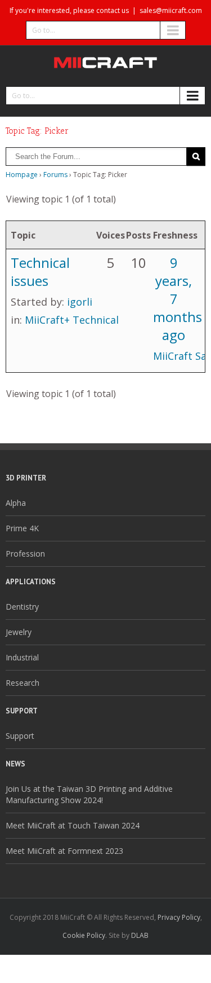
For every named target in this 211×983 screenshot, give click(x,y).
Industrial (22, 657)
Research (22, 682)
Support (20, 735)
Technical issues (40, 271)
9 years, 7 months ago (177, 298)
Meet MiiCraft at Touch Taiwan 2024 (73, 825)
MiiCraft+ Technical (72, 320)
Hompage (22, 174)
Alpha (16, 502)
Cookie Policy (83, 935)
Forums (55, 174)
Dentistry (22, 606)
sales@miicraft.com (171, 10)
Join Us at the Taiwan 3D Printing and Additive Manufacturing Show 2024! (89, 794)
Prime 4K (22, 528)
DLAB (140, 935)
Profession (25, 553)
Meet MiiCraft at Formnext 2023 (64, 850)
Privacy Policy (179, 917)
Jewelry (19, 632)
